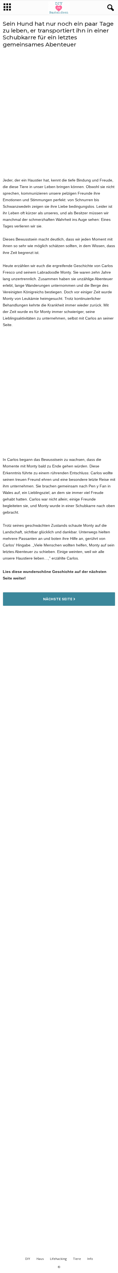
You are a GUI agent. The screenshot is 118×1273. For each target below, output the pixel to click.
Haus (40, 1259)
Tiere (77, 1259)
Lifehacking (58, 1259)
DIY (27, 1259)
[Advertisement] (59, 112)
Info (90, 1259)
